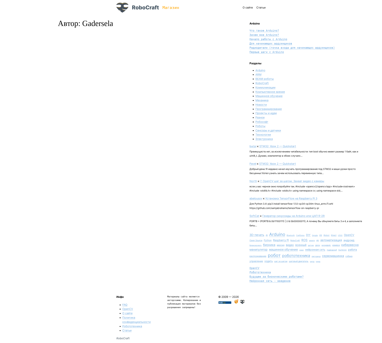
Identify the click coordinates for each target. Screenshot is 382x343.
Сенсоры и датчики (268, 130)
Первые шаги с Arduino (266, 52)
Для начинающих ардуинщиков (270, 43)
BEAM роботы (264, 78)
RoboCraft (145, 7)
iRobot (326, 235)
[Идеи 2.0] (236, 303)
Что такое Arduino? (264, 30)
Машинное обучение (268, 96)
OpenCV (349, 235)
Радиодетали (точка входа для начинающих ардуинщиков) (292, 47)
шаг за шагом (280, 261)
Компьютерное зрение (270, 91)
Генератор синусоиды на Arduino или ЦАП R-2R (293, 215)
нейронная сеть (315, 249)
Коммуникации (265, 87)
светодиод (316, 256)
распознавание (257, 256)
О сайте (127, 313)
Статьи (127, 330)
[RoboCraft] (242, 303)
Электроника (264, 138)
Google (315, 235)
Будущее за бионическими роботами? (276, 276)
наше (301, 250)
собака (348, 256)
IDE (320, 235)
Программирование (268, 109)
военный (300, 245)
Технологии (263, 134)
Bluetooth (291, 235)
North (253, 181)
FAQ (124, 304)
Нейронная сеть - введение (270, 280)
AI (267, 235)
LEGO (340, 235)
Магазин (170, 7)
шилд (312, 261)
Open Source (255, 240)
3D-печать (256, 235)
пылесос (342, 250)
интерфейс (326, 245)
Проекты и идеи (266, 113)
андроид (349, 240)
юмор (318, 261)
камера (336, 245)
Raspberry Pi (281, 240)
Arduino (260, 70)
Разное (260, 117)
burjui (252, 146)
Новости (261, 104)
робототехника (296, 255)
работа (352, 249)
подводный (332, 250)
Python (268, 240)
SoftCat (254, 215)
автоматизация (331, 240)
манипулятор (258, 249)
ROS (304, 240)
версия (280, 245)
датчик (311, 245)
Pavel (252, 163)
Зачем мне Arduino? (264, 34)
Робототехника (260, 272)
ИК (317, 240)
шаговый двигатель (298, 261)
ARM (258, 74)
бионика (269, 245)
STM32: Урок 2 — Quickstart (277, 146)
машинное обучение (283, 249)
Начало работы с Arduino (268, 39)
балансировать (255, 245)
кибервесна (350, 245)
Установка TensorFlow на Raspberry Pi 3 (291, 198)
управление (256, 261)
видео (290, 245)
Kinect (333, 235)
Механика (261, 100)
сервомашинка (333, 256)
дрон (317, 245)
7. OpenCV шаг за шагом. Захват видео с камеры (292, 181)
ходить (268, 261)
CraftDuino (300, 235)
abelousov (255, 198)
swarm (312, 240)
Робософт (261, 121)
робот (274, 255)
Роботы (260, 126)
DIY (308, 235)
